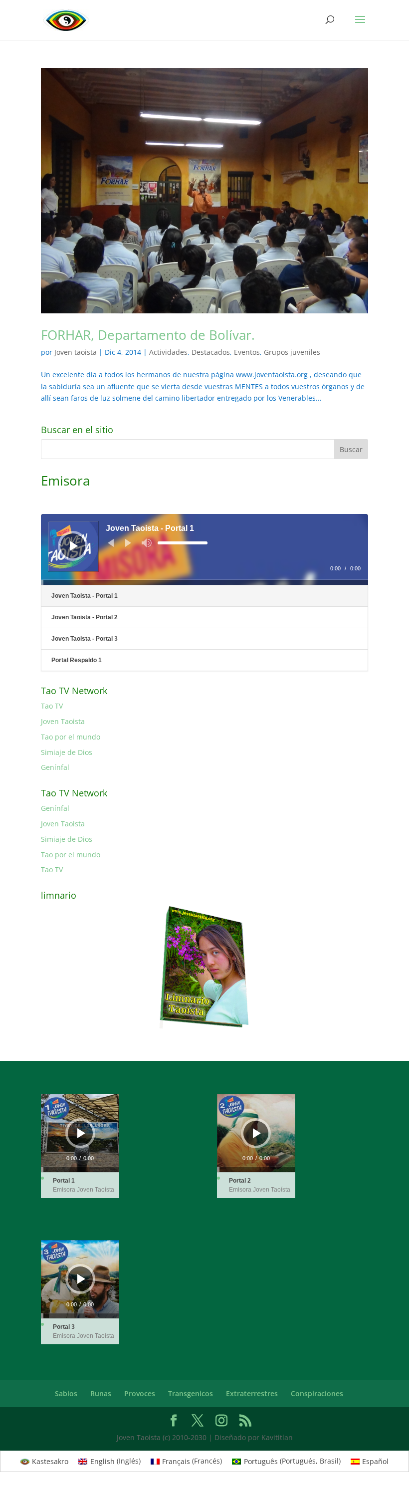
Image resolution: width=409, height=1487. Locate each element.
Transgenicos (190, 1393)
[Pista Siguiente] (128, 543)
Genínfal (55, 767)
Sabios (66, 1393)
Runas (100, 1393)
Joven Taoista (63, 721)
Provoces (139, 1393)
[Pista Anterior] (111, 543)
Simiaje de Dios (66, 752)
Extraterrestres (252, 1393)
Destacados (211, 352)
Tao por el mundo (70, 737)
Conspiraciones (317, 1393)
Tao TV (52, 706)
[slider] (182, 543)
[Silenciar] (147, 543)
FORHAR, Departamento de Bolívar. (148, 335)
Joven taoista (75, 352)
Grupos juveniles (292, 352)
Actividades (168, 352)
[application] (204, 549)
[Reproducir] (74, 546)
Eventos (247, 352)
